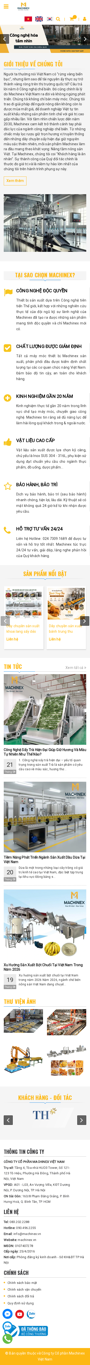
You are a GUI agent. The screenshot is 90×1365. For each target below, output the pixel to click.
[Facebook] (7, 1314)
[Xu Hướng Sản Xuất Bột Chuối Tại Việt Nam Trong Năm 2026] (45, 924)
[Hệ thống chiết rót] (45, 39)
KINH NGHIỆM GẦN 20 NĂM (44, 396)
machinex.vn (20, 1240)
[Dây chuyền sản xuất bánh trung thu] (66, 603)
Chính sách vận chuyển (24, 1289)
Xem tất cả (75, 668)
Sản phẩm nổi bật (45, 574)
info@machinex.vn (22, 1234)
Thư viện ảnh (20, 1001)
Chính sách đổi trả (21, 1296)
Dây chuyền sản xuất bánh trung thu (65, 628)
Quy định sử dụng (21, 1303)
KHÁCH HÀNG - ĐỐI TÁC (45, 1097)
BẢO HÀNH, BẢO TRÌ (37, 484)
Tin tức (13, 666)
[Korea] (50, 19)
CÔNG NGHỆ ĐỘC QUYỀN (42, 290)
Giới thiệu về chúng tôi (33, 63)
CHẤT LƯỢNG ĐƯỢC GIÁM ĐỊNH (49, 346)
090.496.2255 (20, 1228)
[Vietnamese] (28, 19)
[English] (39, 19)
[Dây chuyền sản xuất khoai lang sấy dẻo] (24, 603)
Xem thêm (15, 181)
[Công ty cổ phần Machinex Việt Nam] (45, 223)
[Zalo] (7, 1326)
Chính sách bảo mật (22, 1283)
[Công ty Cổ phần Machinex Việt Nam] (23, 6)
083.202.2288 (16, 1222)
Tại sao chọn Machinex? (45, 275)
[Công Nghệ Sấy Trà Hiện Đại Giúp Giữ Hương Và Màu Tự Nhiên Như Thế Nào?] (45, 709)
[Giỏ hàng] (72, 18)
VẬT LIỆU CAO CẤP (35, 440)
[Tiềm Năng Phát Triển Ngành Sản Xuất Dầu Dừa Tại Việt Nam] (45, 817)
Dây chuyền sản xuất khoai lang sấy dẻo (23, 628)
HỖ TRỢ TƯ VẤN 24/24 (39, 528)
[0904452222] (7, 1339)
